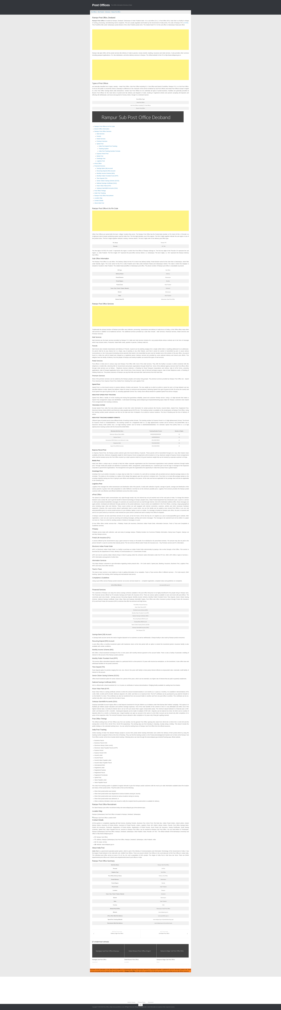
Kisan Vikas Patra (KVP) (104, 185)
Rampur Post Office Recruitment (103, 195)
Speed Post (100, 143)
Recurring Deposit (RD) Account (106, 171)
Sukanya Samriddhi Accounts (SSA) (107, 188)
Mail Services (100, 134)
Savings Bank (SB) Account (105, 168)
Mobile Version (131, 1002)
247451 (186, 23)
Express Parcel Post (102, 153)
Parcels (99, 136)
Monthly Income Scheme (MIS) (106, 173)
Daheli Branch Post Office (131, 959)
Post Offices (101, 5)
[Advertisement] (136, 39)
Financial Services (99, 166)
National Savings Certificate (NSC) (107, 183)
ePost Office (98, 163)
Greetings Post (101, 158)
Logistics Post (101, 161)
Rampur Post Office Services (102, 131)
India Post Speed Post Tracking (108, 146)
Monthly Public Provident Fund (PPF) (107, 176)
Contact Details (98, 200)
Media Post (100, 156)
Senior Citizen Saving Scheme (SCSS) (108, 180)
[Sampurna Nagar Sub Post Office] (173, 951)
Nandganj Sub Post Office (99, 959)
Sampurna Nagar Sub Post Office (166, 959)
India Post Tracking (100, 193)
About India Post (99, 203)
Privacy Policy (141, 1002)
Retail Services (101, 139)
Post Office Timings (100, 190)
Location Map (98, 198)
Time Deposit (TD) (102, 178)
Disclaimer (151, 1002)
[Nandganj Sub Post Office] (108, 951)
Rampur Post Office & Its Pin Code (104, 126)
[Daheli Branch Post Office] (140, 951)
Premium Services (102, 141)
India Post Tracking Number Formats (109, 151)
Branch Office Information (101, 129)
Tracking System (104, 148)
